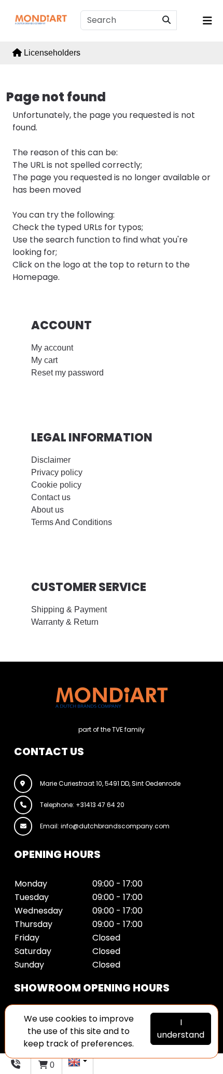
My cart (44, 360)
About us (47, 509)
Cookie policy (56, 484)
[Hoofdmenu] (206, 21)
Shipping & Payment (69, 609)
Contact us (51, 497)
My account (52, 347)
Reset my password (67, 372)
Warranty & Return (65, 621)
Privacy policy (56, 472)
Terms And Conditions (71, 522)
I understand (180, 1028)
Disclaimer (51, 459)
